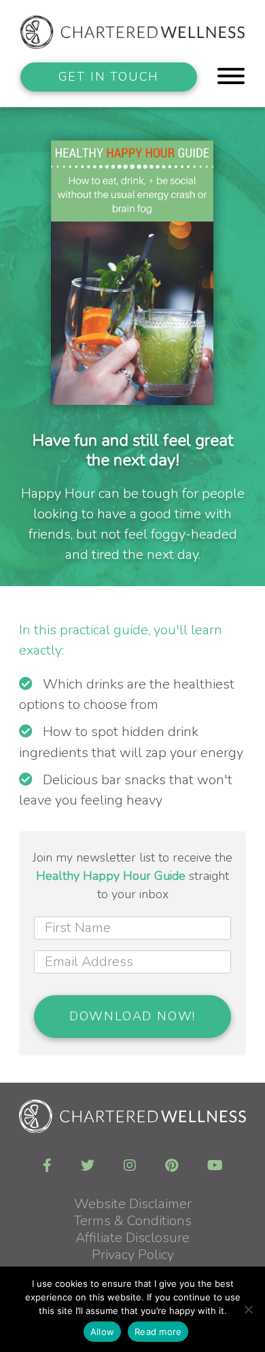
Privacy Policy (133, 1254)
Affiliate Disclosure (132, 1238)
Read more (158, 1331)
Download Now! (132, 1016)
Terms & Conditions (132, 1221)
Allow (102, 1331)
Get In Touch (109, 77)
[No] (248, 1309)
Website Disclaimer (133, 1204)
